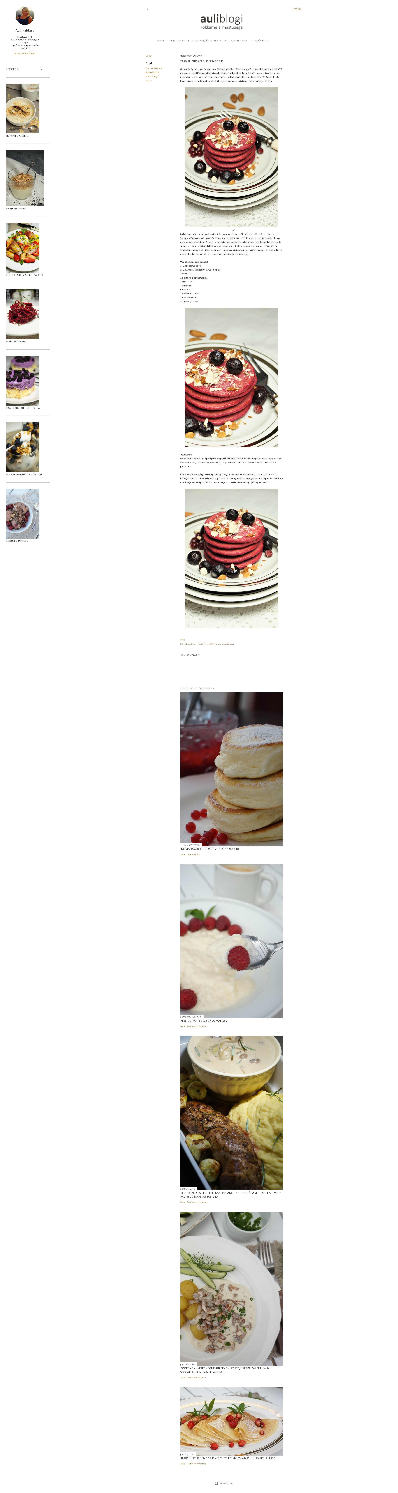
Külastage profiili (25, 53)
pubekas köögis (201, 40)
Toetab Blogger (226, 1483)
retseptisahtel (179, 40)
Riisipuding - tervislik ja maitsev (203, 1021)
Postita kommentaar (196, 1026)
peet (148, 80)
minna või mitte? (259, 40)
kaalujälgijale (153, 72)
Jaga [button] (148, 55)
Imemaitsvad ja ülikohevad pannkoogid (209, 849)
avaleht (162, 40)
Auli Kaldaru (25, 30)
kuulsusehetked (236, 40)
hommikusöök (154, 68)
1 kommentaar (193, 854)
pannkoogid (152, 76)
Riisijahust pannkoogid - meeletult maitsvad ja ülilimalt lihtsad (228, 1458)
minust (218, 40)
